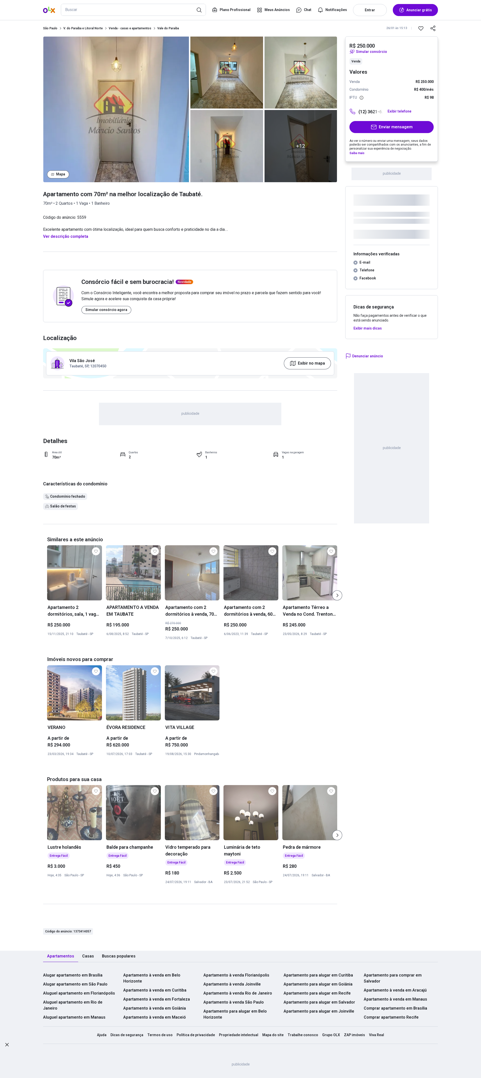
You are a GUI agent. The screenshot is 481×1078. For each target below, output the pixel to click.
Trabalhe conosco (303, 1035)
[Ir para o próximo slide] (337, 595)
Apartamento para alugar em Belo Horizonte (235, 1014)
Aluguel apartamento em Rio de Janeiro (72, 1005)
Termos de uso (160, 1035)
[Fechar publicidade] (7, 1045)
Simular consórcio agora (106, 310)
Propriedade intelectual (238, 1035)
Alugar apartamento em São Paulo (75, 984)
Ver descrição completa (65, 236)
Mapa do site (273, 1035)
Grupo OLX (331, 1035)
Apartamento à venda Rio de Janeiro (237, 993)
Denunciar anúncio (367, 356)
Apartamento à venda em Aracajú (395, 990)
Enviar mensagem (396, 127)
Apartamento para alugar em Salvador (319, 1002)
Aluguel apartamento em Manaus (74, 1017)
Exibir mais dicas (367, 328)
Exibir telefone (399, 111)
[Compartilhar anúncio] (433, 28)
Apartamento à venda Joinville (232, 984)
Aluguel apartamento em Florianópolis (79, 993)
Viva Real (376, 1035)
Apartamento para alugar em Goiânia (318, 984)
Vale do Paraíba (168, 28)
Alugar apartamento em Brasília (72, 975)
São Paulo (50, 28)
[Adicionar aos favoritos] (421, 28)
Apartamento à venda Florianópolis (236, 975)
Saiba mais (357, 153)
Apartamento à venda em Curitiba (154, 990)
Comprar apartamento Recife (391, 1017)
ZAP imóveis (354, 1035)
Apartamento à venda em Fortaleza (156, 999)
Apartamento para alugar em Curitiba (318, 975)
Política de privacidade (196, 1035)
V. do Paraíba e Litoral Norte (83, 28)
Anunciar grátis (419, 10)
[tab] (60, 956)
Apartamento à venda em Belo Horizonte (151, 978)
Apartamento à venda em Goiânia (154, 1008)
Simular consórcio (371, 52)
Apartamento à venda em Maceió (154, 1017)
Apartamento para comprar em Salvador (393, 978)
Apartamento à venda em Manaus (395, 999)
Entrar (370, 10)
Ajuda (101, 1035)
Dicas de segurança (126, 1035)
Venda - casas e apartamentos (130, 28)
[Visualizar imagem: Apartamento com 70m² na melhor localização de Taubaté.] (116, 109)
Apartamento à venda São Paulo (233, 1002)
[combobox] (133, 10)
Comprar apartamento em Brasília (395, 1008)
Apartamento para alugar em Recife (317, 993)
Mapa (60, 174)
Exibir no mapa (311, 363)
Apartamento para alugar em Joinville (319, 1011)
